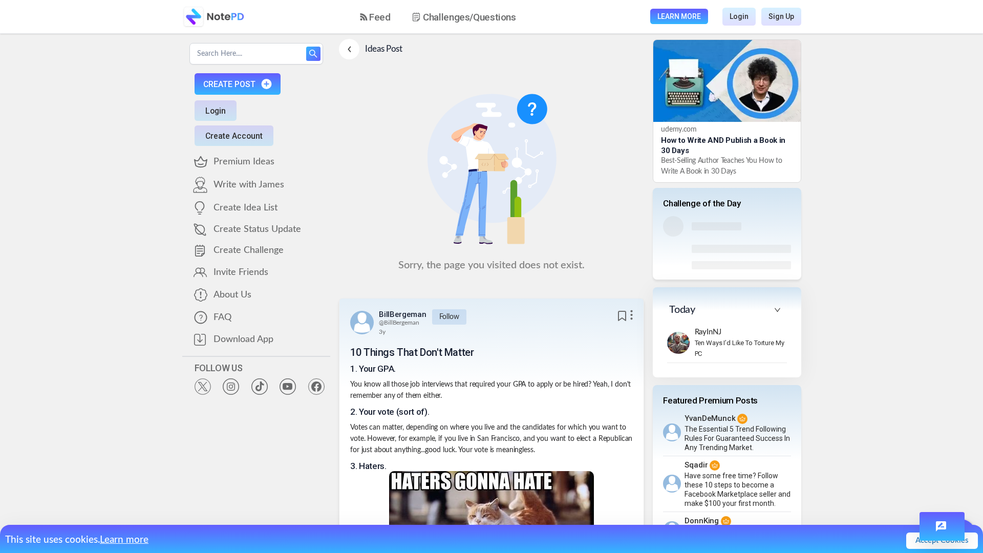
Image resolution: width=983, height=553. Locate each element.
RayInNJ (708, 332)
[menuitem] (375, 17)
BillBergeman (402, 314)
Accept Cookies (942, 540)
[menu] (447, 17)
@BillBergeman (399, 323)
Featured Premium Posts (710, 400)
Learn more (124, 540)
